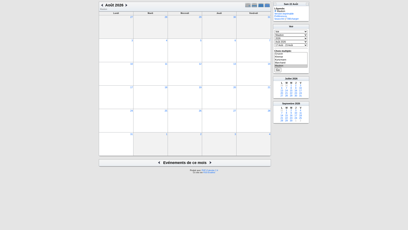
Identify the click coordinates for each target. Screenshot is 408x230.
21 (269, 87)
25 (166, 110)
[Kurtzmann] (291, 59)
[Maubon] (291, 65)
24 (131, 110)
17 (131, 87)
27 (131, 17)
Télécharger (292, 18)
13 (234, 64)
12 (200, 64)
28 (166, 17)
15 (291, 90)
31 (269, 17)
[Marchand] (291, 62)
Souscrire (279, 18)
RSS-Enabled (209, 172)
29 (200, 17)
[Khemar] (291, 56)
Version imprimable (284, 13)
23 (296, 93)
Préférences (280, 16)
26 (200, 110)
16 (296, 90)
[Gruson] (291, 53)
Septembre (288, 103)
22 (291, 93)
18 (166, 87)
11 (166, 64)
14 (269, 64)
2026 (295, 78)
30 (234, 17)
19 (200, 87)
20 (234, 87)
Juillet (288, 78)
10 (131, 64)
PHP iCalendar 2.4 (210, 170)
